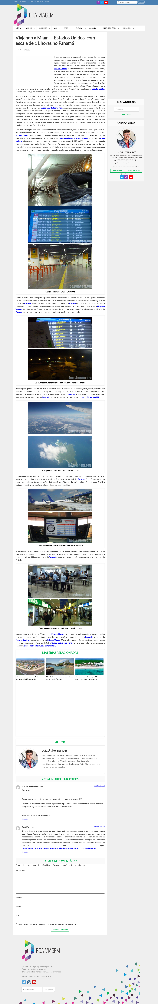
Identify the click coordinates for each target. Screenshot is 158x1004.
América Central (22, 640)
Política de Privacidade (42, 2)
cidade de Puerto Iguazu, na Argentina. (40, 646)
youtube (106, 2)
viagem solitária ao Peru (61, 643)
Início (18, 28)
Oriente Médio (109, 28)
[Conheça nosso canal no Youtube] (34, 983)
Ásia (55, 28)
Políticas (47, 976)
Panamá (27, 303)
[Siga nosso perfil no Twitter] (24, 983)
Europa (79, 28)
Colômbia (70, 394)
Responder (25, 819)
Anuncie (30, 2)
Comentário (21, 870)
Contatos (22, 2)
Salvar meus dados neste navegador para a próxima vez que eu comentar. (47, 924)
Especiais (126, 28)
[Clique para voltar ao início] (34, 15)
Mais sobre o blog (134, 170)
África (29, 28)
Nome (19, 897)
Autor (24, 976)
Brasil (66, 28)
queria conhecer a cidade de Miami (74, 138)
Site (17, 915)
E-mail (19, 906)
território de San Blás (91, 397)
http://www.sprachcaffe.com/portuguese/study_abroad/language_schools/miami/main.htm (59, 848)
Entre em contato (118, 170)
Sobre (16, 2)
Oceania (92, 28)
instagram (98, 2)
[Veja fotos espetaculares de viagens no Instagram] (29, 983)
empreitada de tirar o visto (52, 108)
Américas (43, 28)
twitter (102, 2)
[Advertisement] (105, 15)
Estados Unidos (60, 68)
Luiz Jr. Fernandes (53, 972)
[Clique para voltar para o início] (41, 961)
